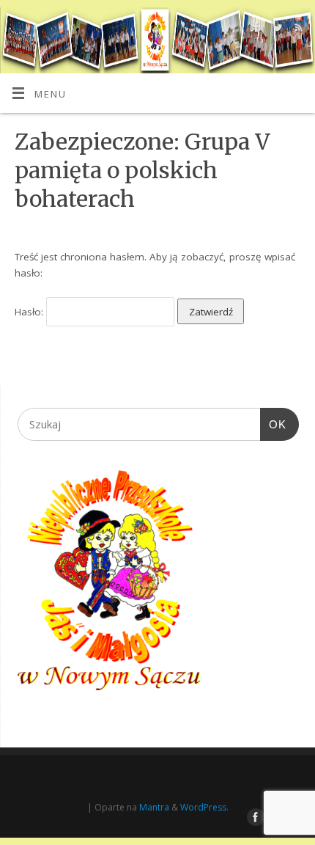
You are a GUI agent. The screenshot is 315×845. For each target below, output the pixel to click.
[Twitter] (275, 29)
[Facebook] (254, 29)
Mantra (154, 807)
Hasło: (30, 311)
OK (273, 424)
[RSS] (297, 29)
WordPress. (204, 807)
